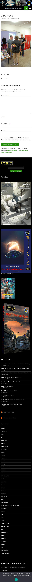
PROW (2, 520)
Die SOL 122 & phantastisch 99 (8, 390)
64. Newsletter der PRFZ (7, 395)
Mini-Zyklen (4, 490)
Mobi (12, 273)
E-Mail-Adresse (5, 124)
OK (16, 579)
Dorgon (3, 443)
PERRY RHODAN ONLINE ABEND (10, 505)
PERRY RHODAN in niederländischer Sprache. (13, 399)
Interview (3, 470)
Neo (2, 499)
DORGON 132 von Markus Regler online (11, 377)
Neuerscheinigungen (8, 418)
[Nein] (30, 577)
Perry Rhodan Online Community (11, 8)
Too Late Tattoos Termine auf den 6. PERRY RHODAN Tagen (16, 364)
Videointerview (5, 553)
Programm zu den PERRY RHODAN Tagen (11, 404)
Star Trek (3, 535)
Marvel (2, 484)
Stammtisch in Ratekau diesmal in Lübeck (11, 382)
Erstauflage (3, 449)
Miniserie (3, 493)
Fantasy (3, 464)
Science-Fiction (5, 526)
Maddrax (3, 478)
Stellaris (3, 544)
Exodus (3, 452)
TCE (2, 547)
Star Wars (3, 538)
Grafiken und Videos (6, 467)
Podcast (3, 511)
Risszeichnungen (5, 523)
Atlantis (3, 428)
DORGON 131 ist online (7, 386)
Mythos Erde (4, 496)
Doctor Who (4, 440)
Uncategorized (4, 550)
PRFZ (2, 514)
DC (2, 437)
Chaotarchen (4, 431)
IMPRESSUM (4, 570)
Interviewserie (4, 476)
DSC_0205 (18, 18)
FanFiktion (3, 461)
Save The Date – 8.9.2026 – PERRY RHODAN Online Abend (16, 373)
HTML (9, 273)
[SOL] (16, 203)
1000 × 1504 (12, 18)
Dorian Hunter (4, 446)
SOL (2, 529)
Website (3, 131)
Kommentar (4, 95)
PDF (6, 273)
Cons (2, 434)
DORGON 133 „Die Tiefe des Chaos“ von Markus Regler (15, 368)
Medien (3, 487)
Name (3, 117)
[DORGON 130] (16, 251)
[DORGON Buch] (16, 328)
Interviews (3, 473)
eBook (2, 273)
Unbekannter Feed (8, 412)
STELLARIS (3, 541)
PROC (2, 517)
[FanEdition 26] (8, 288)
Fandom (3, 455)
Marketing (3, 481)
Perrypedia (3, 508)
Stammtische (4, 532)
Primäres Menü (30, 8)
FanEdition (3, 458)
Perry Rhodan (4, 502)
